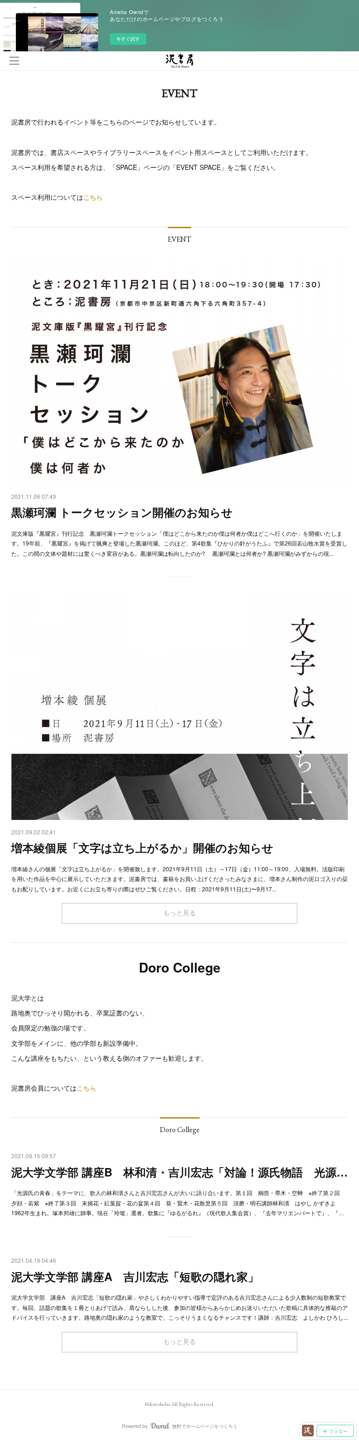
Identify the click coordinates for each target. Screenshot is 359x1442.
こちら (93, 197)
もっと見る (179, 913)
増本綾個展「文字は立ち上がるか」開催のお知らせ (142, 847)
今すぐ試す (128, 38)
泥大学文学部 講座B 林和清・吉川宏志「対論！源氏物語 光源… (179, 1172)
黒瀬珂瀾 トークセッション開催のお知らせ (122, 512)
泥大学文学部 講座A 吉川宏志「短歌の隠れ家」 (135, 1276)
